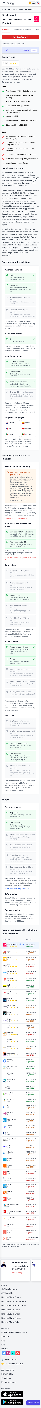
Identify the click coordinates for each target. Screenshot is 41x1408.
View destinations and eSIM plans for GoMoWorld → (20, 559)
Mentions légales (8, 1382)
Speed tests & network (22, 29)
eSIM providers (7, 1293)
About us (5, 1336)
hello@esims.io (9, 1359)
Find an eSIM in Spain (10, 1309)
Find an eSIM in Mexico (11, 1318)
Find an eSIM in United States (14, 1301)
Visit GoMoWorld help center (16, 888)
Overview (5, 29)
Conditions (6, 1378)
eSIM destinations (9, 1289)
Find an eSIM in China (10, 1314)
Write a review (33, 1403)
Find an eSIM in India (10, 1322)
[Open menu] (3, 3)
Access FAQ (17, 1272)
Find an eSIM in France (11, 1297)
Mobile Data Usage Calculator (14, 1332)
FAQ (3, 1344)
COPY (34, 50)
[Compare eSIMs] (26, 3)
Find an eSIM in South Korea (13, 1305)
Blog (3, 1340)
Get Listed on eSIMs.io (12, 1363)
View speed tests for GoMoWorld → (16, 518)
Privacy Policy (7, 1374)
